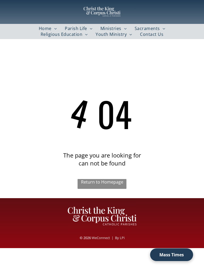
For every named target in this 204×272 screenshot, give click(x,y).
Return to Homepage (102, 182)
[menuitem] (48, 28)
